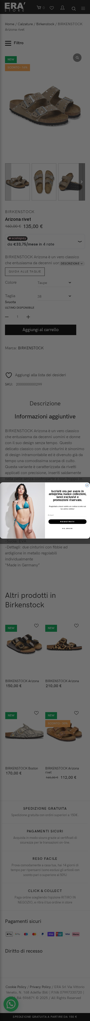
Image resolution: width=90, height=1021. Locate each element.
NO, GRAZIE (67, 528)
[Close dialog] (87, 485)
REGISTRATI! (67, 522)
